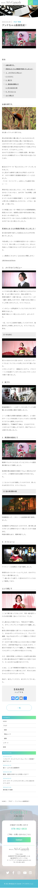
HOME (4, 801)
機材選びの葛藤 (8, 789)
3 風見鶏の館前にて (12, 84)
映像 (19, 22)
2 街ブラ (9, 80)
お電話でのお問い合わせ (19, 825)
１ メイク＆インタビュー (14, 73)
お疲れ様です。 (10, 65)
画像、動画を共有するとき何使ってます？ (16, 773)
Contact (19, 840)
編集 (5, 738)
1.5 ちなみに (9, 76)
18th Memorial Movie (9, 260)
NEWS (5, 721)
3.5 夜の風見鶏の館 (11, 88)
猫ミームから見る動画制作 (11, 767)
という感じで (10, 95)
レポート (6, 743)
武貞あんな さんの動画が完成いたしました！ (19, 69)
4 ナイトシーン (11, 92)
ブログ (15, 22)
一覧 (19, 708)
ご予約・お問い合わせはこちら (19, 834)
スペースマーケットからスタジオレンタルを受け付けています (18, 781)
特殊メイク (7, 734)
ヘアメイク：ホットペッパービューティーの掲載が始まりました (18, 759)
